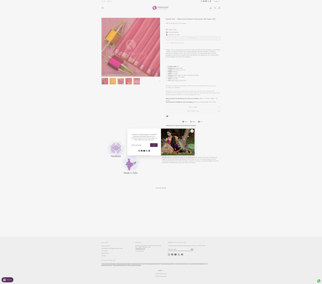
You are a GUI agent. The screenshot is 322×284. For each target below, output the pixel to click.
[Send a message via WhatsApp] (319, 281)
